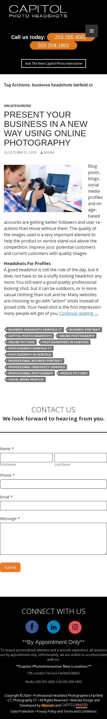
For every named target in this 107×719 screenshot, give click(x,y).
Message (10, 518)
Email (6, 496)
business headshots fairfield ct (35, 329)
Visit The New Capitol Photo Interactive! (53, 63)
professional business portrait (35, 361)
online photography (77, 336)
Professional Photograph (30, 373)
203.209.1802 (53, 45)
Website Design (81, 700)
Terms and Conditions (80, 711)
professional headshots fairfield (36, 367)
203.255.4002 (70, 37)
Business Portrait (84, 329)
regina (49, 152)
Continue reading (78, 313)
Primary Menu (91, 31)
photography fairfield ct (30, 348)
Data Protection (22, 711)
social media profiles (26, 379)
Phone (7, 475)
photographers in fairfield (65, 342)
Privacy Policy (46, 711)
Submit (10, 567)
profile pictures (74, 373)
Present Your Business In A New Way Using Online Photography (46, 128)
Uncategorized (17, 106)
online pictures (21, 342)
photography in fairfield (29, 354)
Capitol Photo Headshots (30, 336)
